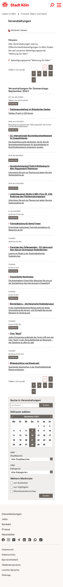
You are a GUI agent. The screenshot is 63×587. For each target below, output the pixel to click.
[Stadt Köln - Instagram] (8, 539)
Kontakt (6, 524)
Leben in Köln (9, 13)
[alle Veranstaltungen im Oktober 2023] (51, 416)
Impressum (8, 549)
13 (26, 435)
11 (14, 435)
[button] (59, 5)
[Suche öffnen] (52, 5)
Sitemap (6, 575)
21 (32, 440)
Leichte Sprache (10, 569)
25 (14, 444)
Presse (6, 529)
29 (38, 444)
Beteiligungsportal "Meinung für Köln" (31, 60)
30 (44, 444)
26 (20, 444)
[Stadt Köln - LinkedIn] (24, 539)
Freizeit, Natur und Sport (34, 13)
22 (38, 440)
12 (20, 435)
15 (38, 435)
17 (50, 435)
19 (20, 440)
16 (44, 435)
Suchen (46, 405)
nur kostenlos (20, 483)
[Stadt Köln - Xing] (19, 539)
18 (14, 440)
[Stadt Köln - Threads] (13, 539)
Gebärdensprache (11, 564)
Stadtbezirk (16, 454)
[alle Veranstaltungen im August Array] (12, 416)
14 (32, 435)
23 (44, 440)
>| (33, 80)
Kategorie (15, 467)
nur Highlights (20, 487)
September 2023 (31, 416)
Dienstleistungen (12, 514)
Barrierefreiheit (10, 559)
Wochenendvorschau (24, 491)
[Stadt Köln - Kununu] (29, 539)
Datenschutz (8, 554)
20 (26, 440)
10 (50, 430)
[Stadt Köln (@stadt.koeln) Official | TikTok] (40, 539)
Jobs (5, 519)
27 (26, 444)
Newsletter (8, 534)
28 (32, 444)
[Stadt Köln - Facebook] (3, 539)
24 (50, 440)
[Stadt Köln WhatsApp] (35, 539)
